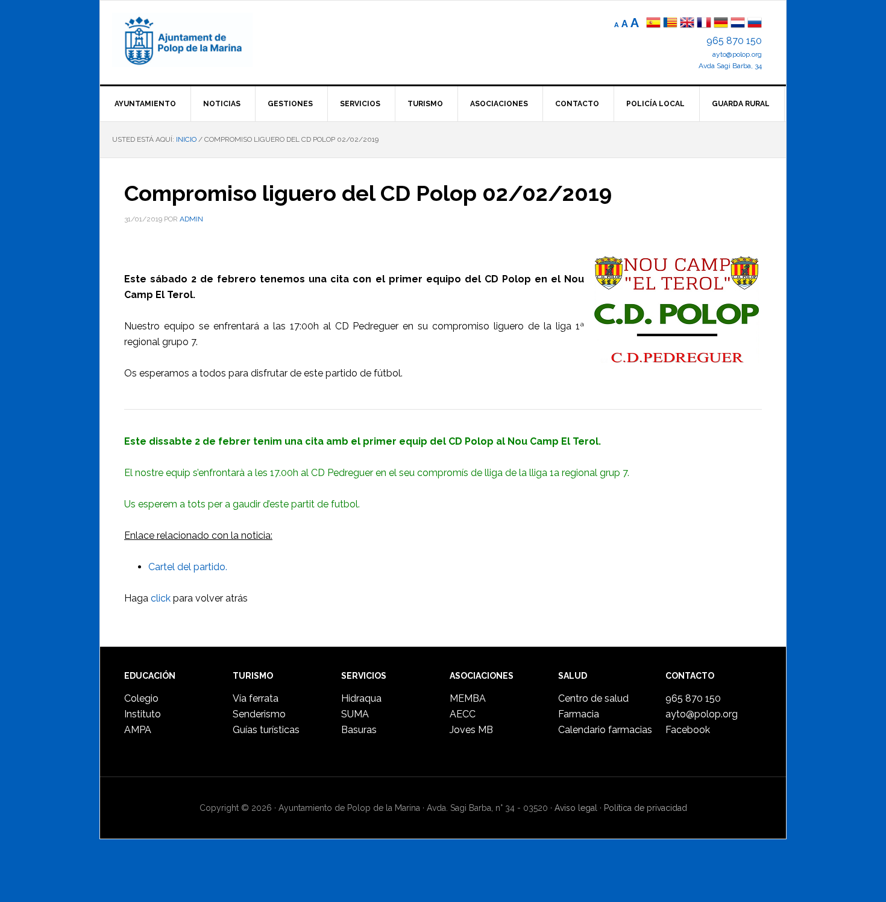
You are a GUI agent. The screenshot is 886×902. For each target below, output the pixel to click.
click (161, 598)
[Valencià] (670, 24)
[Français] (704, 24)
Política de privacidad (645, 808)
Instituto (142, 714)
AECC (463, 714)
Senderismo (259, 714)
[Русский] (754, 24)
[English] (687, 24)
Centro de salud (593, 698)
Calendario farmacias (605, 729)
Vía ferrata (255, 698)
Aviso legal (576, 808)
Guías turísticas (266, 729)
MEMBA (468, 698)
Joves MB (471, 729)
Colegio (141, 698)
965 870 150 (734, 40)
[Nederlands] (738, 24)
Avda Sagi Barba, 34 (730, 66)
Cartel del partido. (187, 567)
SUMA (355, 714)
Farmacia (578, 714)
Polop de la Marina (196, 40)
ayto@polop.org (737, 54)
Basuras (359, 729)
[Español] (653, 24)
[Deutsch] (721, 24)
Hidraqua (361, 698)
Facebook (687, 729)
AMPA (137, 729)
